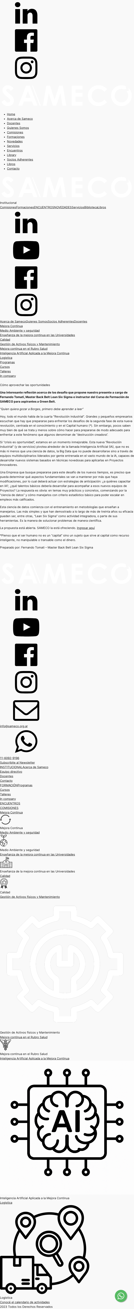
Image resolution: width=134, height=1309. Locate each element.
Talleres (5, 371)
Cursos (5, 367)
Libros (11, 164)
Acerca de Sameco (20, 118)
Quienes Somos (18, 128)
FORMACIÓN (9, 785)
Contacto (13, 168)
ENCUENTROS (44, 207)
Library (11, 155)
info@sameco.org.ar (14, 726)
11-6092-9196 (9, 758)
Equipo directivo (11, 771)
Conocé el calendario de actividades (25, 1302)
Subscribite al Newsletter (17, 762)
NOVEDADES (63, 207)
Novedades (15, 141)
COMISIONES (9, 808)
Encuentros (15, 150)
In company (8, 376)
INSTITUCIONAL (11, 767)
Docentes (13, 123)
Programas (7, 362)
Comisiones (15, 132)
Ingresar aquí (86, 528)
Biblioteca (91, 207)
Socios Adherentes (20, 159)
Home (11, 114)
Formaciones (16, 137)
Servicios (13, 146)
